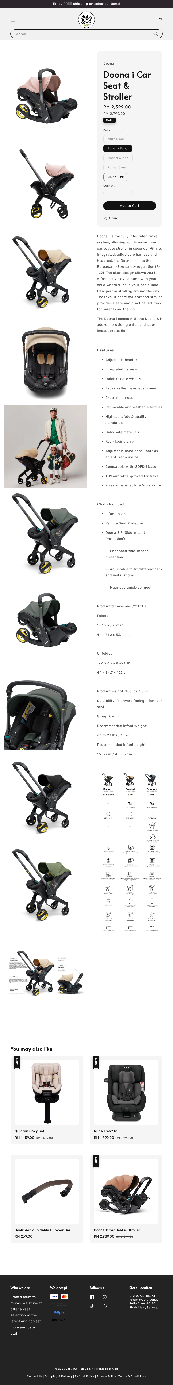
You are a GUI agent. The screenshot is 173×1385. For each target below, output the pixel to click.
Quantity (109, 185)
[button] (12, 19)
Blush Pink (116, 177)
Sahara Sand (118, 148)
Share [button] (113, 218)
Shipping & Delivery (58, 1376)
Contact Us (35, 1376)
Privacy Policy (106, 1376)
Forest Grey (117, 167)
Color (106, 130)
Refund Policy (84, 1376)
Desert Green (118, 158)
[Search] (155, 34)
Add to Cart (129, 206)
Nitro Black (116, 139)
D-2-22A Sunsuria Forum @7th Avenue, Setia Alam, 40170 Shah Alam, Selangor (144, 1301)
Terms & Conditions (132, 1376)
